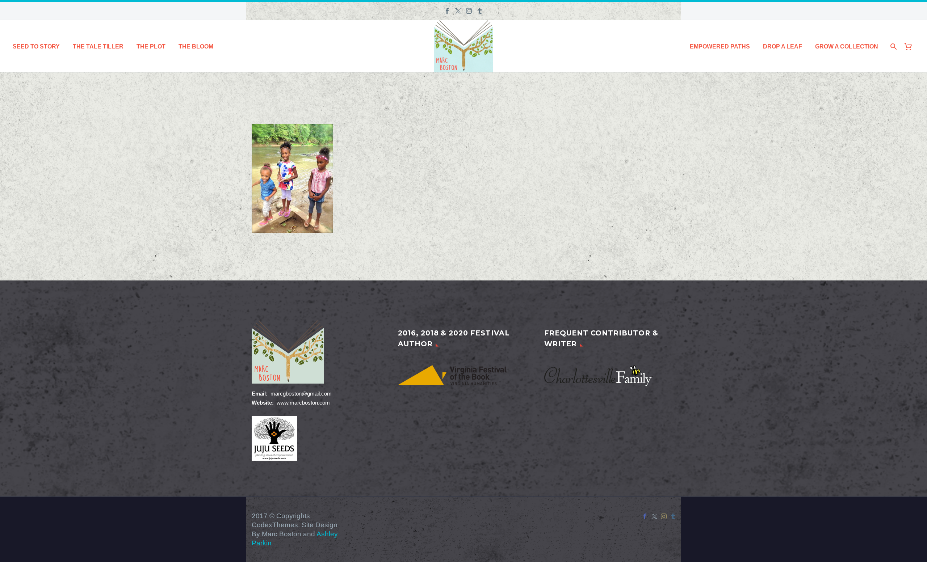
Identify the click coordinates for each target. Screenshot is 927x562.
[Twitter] (458, 11)
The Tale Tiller (98, 46)
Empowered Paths (720, 46)
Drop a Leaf (782, 46)
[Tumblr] (479, 11)
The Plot (151, 46)
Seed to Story (36, 46)
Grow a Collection (846, 46)
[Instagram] (469, 11)
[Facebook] (447, 11)
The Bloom (196, 46)
